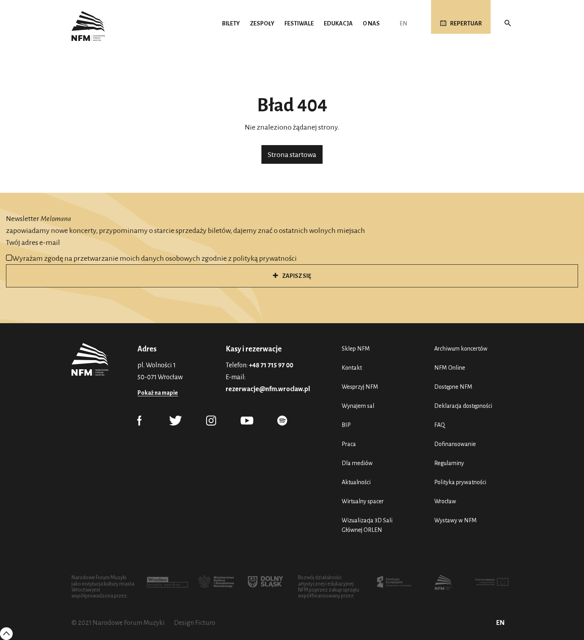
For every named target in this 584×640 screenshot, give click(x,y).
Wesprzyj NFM (360, 387)
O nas (371, 23)
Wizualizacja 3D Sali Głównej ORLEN (367, 525)
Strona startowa (292, 155)
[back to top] (6, 633)
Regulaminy (449, 463)
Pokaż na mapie (157, 393)
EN (403, 23)
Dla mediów (357, 463)
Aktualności (356, 482)
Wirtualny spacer (363, 501)
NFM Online (449, 368)
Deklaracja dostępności (463, 406)
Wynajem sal (358, 406)
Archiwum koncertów (460, 348)
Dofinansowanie (455, 444)
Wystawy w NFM (455, 520)
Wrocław (445, 501)
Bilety (231, 23)
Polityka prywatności (460, 482)
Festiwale (299, 23)
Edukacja (338, 23)
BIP (346, 425)
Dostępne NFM (453, 387)
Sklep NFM (356, 348)
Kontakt (352, 368)
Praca (349, 444)
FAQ (439, 425)
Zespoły (262, 23)
